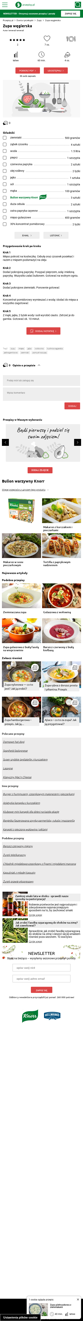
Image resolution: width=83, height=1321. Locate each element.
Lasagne (8, 768)
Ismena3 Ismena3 (16, 30)
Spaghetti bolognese (15, 750)
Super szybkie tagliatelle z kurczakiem (25, 759)
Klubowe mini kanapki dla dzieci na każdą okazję (31, 811)
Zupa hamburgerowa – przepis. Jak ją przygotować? (18, 722)
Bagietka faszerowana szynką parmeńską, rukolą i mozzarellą (39, 820)
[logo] (25, 5)
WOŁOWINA (39, 348)
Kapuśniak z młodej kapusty (19, 872)
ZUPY (13, 348)
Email (25, 235)
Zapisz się (41, 990)
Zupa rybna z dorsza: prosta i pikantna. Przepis (61, 687)
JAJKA (29, 348)
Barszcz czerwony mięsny (18, 846)
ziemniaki (25, 353)
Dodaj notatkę (44, 331)
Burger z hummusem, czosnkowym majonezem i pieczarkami (38, 794)
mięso (21, 348)
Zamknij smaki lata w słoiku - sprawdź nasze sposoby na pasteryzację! (42, 897)
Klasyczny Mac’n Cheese (17, 777)
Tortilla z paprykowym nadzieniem (56, 564)
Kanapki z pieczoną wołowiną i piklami (25, 829)
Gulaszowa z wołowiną (57, 612)
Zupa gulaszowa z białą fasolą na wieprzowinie (21, 649)
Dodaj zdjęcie (40, 470)
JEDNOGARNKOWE (10, 353)
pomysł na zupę (39, 353)
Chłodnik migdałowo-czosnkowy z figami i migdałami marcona (39, 863)
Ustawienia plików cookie (20, 1317)
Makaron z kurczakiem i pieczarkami (57, 529)
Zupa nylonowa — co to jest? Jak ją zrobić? (19, 686)
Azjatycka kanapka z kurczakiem (21, 802)
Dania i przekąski (25, 20)
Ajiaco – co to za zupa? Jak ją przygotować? (60, 722)
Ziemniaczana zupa (14, 612)
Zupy (39, 20)
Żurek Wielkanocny (14, 855)
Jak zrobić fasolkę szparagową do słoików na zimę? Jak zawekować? (46, 924)
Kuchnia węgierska (55, 348)
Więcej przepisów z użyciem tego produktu (23, 490)
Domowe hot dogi (13, 741)
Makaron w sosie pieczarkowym (13, 564)
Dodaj (72, 405)
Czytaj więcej (35, 915)
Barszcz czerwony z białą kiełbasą (58, 649)
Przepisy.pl (8, 20)
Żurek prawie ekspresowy (18, 881)
